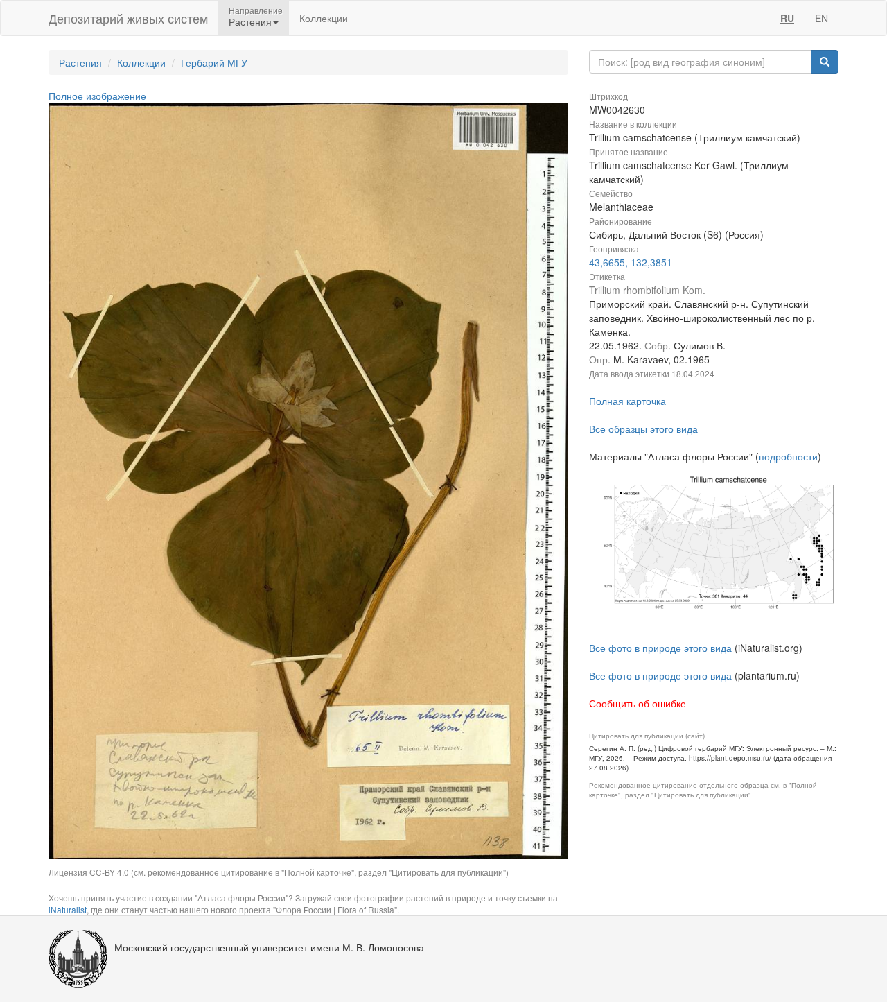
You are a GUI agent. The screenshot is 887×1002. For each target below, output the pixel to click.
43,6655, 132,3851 (630, 262)
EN (821, 18)
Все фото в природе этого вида (660, 648)
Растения (80, 62)
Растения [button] (250, 21)
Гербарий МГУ (214, 62)
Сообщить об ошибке (637, 703)
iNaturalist (68, 909)
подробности (788, 456)
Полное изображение (97, 96)
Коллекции (323, 18)
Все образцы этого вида (643, 428)
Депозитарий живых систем (128, 18)
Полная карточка (627, 401)
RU (787, 18)
